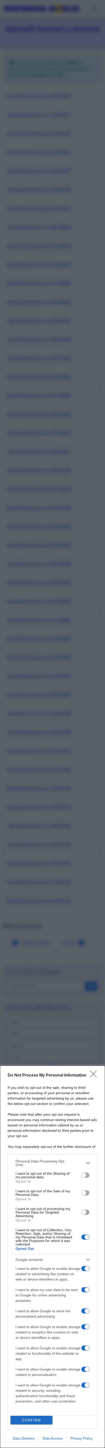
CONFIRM (31, 1420)
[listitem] (52, 1163)
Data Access (52, 1438)
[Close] (95, 1075)
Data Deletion (24, 1438)
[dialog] (52, 1257)
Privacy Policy (81, 1438)
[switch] (85, 1175)
